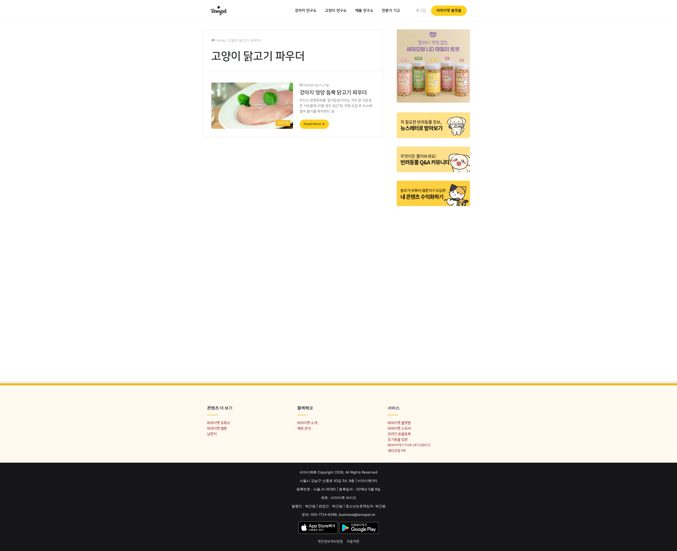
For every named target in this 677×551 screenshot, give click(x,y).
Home (219, 40)
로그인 (421, 10)
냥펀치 (212, 434)
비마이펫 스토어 (399, 428)
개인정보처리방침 (330, 541)
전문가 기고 (391, 10)
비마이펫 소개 (307, 423)
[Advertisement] (433, 290)
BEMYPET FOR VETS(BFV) (409, 445)
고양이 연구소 (336, 10)
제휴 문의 (304, 428)
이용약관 (353, 541)
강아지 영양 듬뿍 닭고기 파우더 (333, 92)
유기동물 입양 (398, 439)
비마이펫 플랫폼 (448, 10)
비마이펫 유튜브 (218, 423)
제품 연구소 (364, 10)
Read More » (314, 124)
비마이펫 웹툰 (217, 428)
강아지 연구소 (306, 10)
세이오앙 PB (397, 451)
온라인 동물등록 (399, 434)
